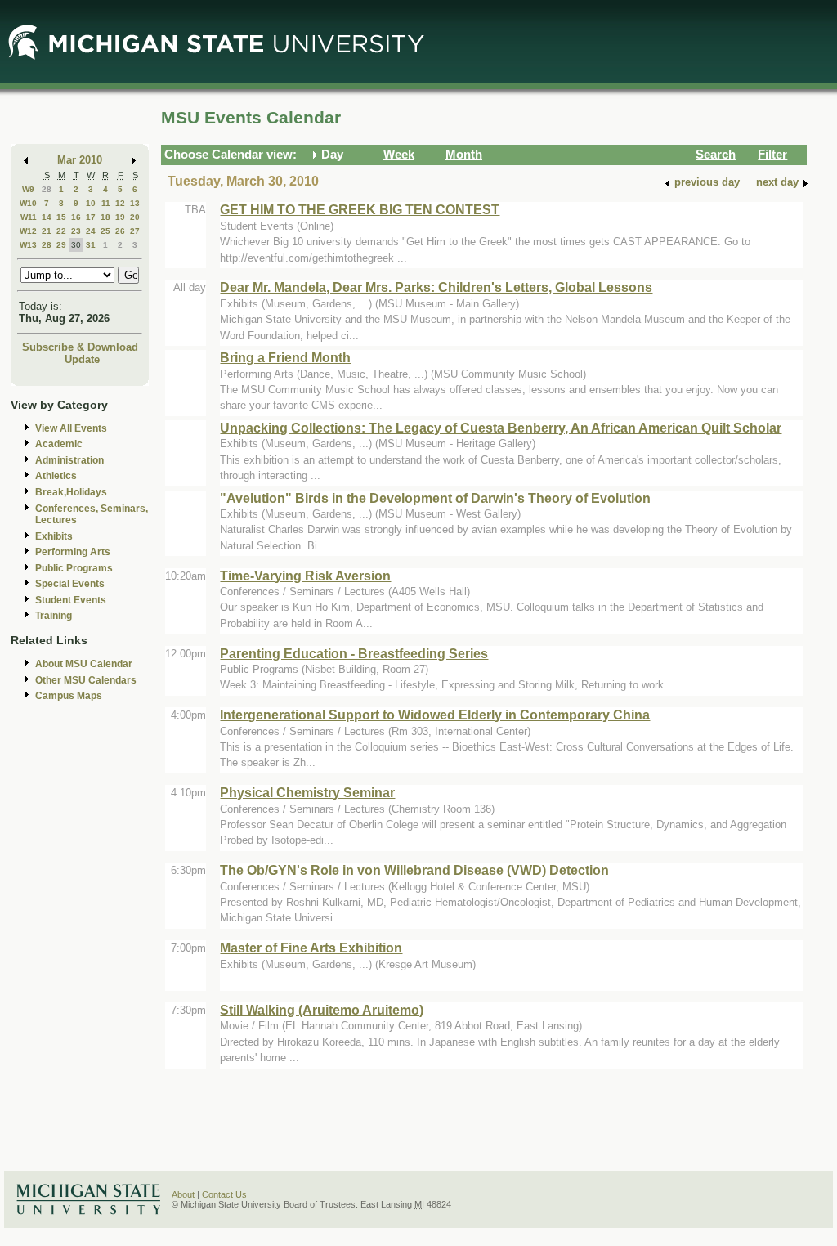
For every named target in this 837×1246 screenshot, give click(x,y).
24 (91, 230)
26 (120, 230)
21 (46, 230)
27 (135, 230)
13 (135, 203)
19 (120, 217)
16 (76, 217)
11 (105, 203)
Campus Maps (68, 695)
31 (91, 244)
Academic (59, 444)
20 (135, 217)
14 (46, 217)
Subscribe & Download (80, 347)
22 (61, 230)
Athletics (56, 476)
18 (105, 217)
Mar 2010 (79, 160)
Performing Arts (72, 552)
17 (91, 217)
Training (53, 615)
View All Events (71, 428)
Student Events (70, 600)
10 (91, 203)
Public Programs (74, 568)
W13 (28, 244)
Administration (69, 460)
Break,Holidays (71, 492)
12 (120, 203)
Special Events (70, 583)
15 (61, 217)
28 (46, 189)
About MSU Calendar (83, 664)
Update (82, 359)
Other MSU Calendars (86, 680)
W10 (28, 203)
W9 (28, 189)
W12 (28, 230)
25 (105, 230)
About (183, 1194)
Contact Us (224, 1194)
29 (61, 244)
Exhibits (54, 536)
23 (76, 230)
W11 (28, 217)
